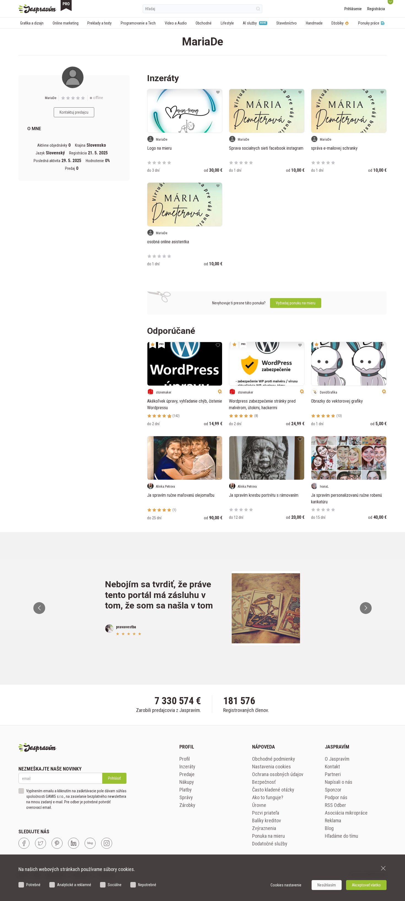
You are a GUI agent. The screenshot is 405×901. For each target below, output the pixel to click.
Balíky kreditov (266, 820)
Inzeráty (187, 766)
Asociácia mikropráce (346, 813)
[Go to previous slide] (39, 608)
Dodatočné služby (269, 844)
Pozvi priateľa (265, 813)
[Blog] (90, 843)
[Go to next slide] (366, 608)
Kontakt (332, 766)
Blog (329, 828)
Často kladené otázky (273, 790)
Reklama (333, 820)
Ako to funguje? (267, 797)
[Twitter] (40, 843)
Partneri (333, 774)
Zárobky (187, 805)
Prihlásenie (353, 9)
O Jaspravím (337, 759)
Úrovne (259, 805)
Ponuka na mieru (268, 836)
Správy (186, 797)
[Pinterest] (57, 843)
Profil (184, 759)
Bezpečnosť (264, 782)
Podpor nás (336, 797)
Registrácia (376, 9)
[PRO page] (66, 5)
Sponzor (333, 790)
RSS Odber (335, 805)
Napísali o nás (338, 782)
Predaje (187, 774)
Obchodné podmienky (273, 759)
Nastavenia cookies (271, 766)
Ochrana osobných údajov (277, 774)
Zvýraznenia (264, 828)
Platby (185, 790)
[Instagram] (106, 843)
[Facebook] (23, 843)
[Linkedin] (73, 843)
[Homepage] (37, 9)
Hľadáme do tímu (341, 836)
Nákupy (186, 782)
